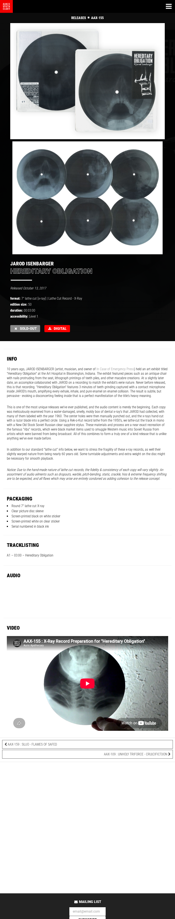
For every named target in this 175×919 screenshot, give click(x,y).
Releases (78, 18)
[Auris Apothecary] (6, 6)
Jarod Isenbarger (32, 264)
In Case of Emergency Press (115, 369)
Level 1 (33, 316)
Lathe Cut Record (60, 298)
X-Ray (78, 298)
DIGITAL (59, 329)
